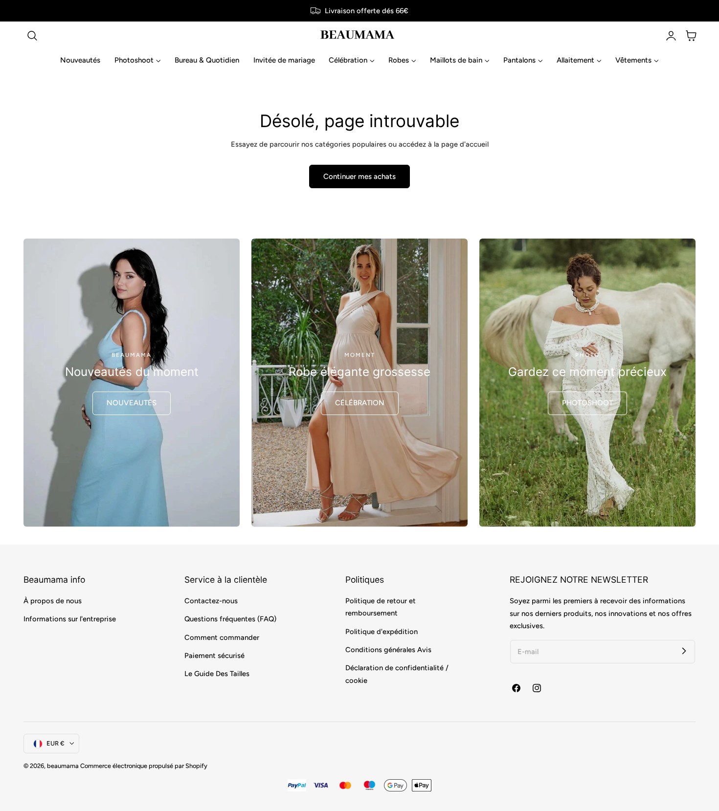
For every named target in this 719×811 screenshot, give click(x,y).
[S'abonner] (684, 651)
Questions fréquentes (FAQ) (230, 619)
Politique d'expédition (381, 631)
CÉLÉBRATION (359, 402)
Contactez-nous (211, 600)
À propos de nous (52, 600)
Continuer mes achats (359, 176)
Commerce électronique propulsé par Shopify (143, 765)
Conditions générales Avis (388, 649)
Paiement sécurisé (214, 655)
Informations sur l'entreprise (69, 619)
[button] (32, 35)
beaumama (63, 765)
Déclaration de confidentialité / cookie (397, 674)
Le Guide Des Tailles (216, 673)
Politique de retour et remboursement (380, 606)
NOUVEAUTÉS (132, 402)
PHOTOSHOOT (587, 402)
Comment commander (221, 637)
